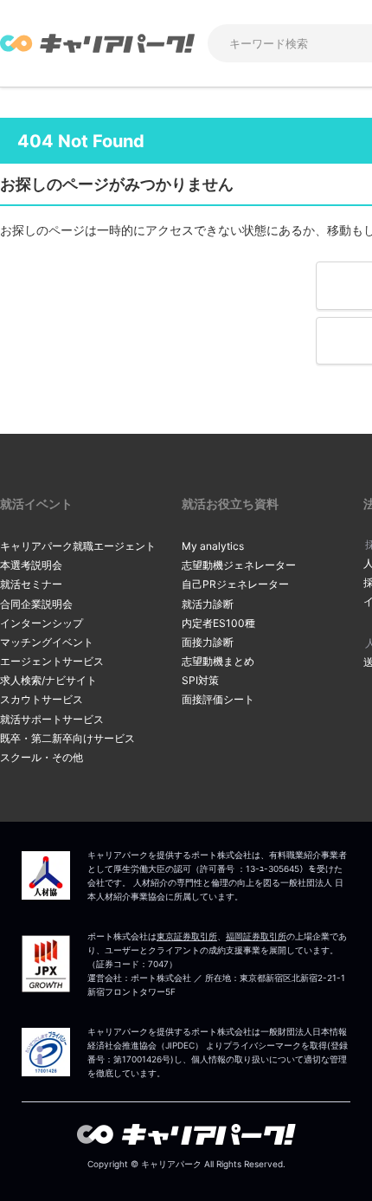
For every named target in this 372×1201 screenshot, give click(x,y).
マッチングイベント (46, 642)
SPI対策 (200, 680)
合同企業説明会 (36, 603)
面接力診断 (208, 642)
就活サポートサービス (52, 719)
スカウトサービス (41, 699)
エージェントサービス (52, 661)
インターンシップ (41, 623)
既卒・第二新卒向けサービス (67, 738)
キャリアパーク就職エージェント (78, 545)
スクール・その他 (41, 757)
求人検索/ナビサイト (48, 680)
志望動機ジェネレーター (239, 565)
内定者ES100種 (218, 623)
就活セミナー (31, 584)
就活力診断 (208, 603)
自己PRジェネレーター (235, 584)
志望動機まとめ (218, 661)
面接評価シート (218, 699)
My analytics (213, 545)
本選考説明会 (31, 565)
